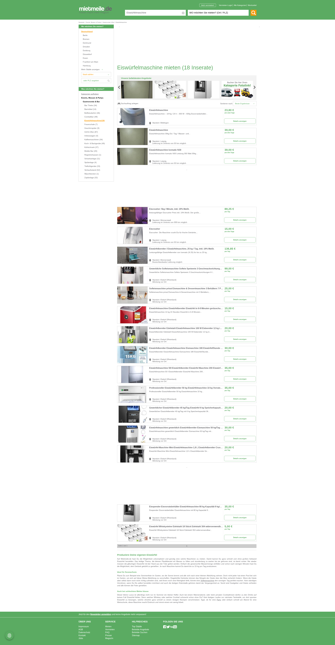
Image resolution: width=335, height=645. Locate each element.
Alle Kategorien (240, 5)
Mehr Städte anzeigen (90, 69)
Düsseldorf (87, 54)
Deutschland (87, 32)
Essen (85, 58)
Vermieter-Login (225, 5)
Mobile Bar (90, 151)
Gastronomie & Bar (91, 102)
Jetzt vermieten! (207, 5)
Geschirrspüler (91, 128)
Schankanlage (92, 159)
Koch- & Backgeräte (94, 143)
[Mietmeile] (96, 10)
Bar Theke (90, 105)
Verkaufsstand (92, 170)
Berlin (85, 35)
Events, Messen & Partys (92, 98)
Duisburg (86, 51)
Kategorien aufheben (90, 94)
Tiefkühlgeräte (92, 166)
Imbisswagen (91, 136)
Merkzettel (252, 5)
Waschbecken (91, 174)
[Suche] (253, 13)
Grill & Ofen (91, 132)
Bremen (86, 39)
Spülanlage (90, 162)
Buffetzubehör (92, 113)
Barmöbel (90, 109)
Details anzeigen (240, 121)
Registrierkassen (92, 155)
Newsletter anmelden (100, 614)
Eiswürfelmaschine (94, 121)
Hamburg (87, 66)
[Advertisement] (187, 45)
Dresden (86, 47)
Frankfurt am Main (90, 62)
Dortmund (87, 43)
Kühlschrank (91, 147)
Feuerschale (91, 124)
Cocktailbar (91, 117)
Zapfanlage (91, 178)
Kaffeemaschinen (93, 140)
